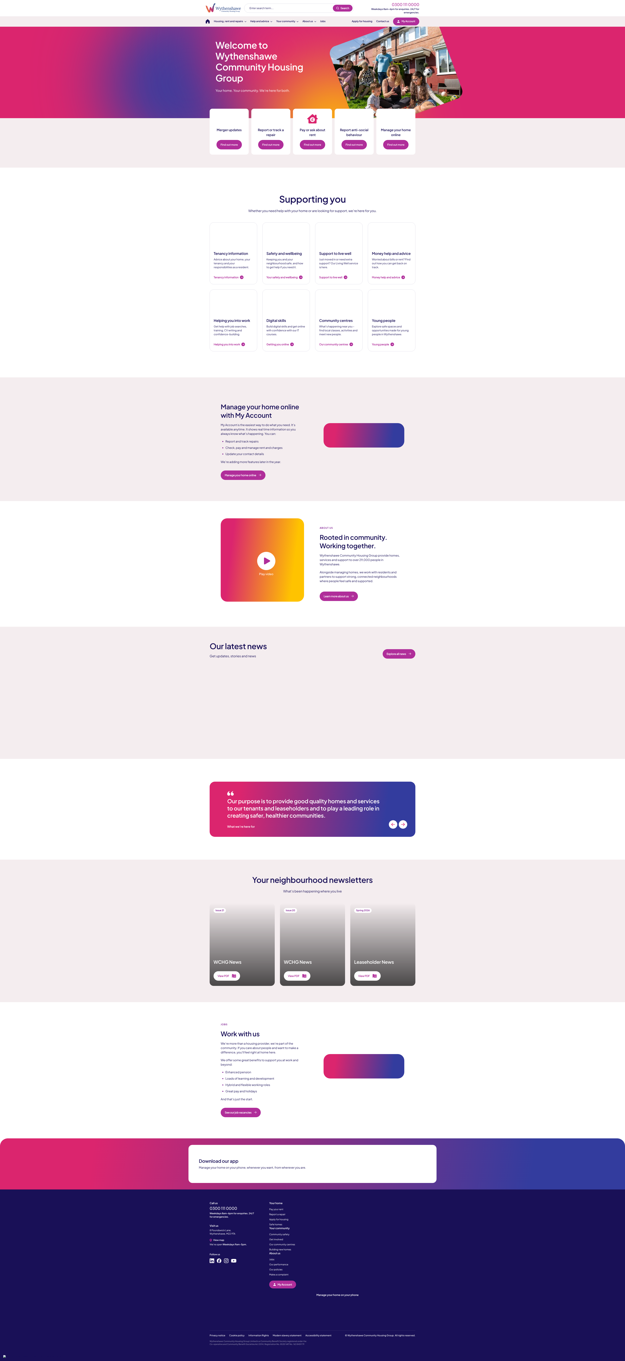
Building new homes (280, 1249)
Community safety (279, 1234)
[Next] (403, 824)
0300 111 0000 (405, 4)
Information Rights (258, 1335)
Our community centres (282, 1244)
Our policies (275, 1269)
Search (344, 8)
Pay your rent (276, 1209)
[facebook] (219, 1260)
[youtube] (233, 1261)
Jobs (323, 21)
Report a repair (277, 1214)
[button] (32, 1356)
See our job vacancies (238, 1112)
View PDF (223, 976)
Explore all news (396, 654)
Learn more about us (336, 596)
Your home (276, 1203)
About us (274, 1253)
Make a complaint (278, 1274)
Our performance (278, 1264)
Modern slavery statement (287, 1335)
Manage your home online (240, 475)
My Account (408, 21)
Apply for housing (362, 21)
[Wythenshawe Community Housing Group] (225, 8)
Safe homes (275, 1224)
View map (218, 1240)
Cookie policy (236, 1335)
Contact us (382, 21)
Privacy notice (217, 1335)
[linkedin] (212, 1260)
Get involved (276, 1239)
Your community (279, 1228)
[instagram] (226, 1260)
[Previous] (393, 824)
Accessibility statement (319, 1335)
